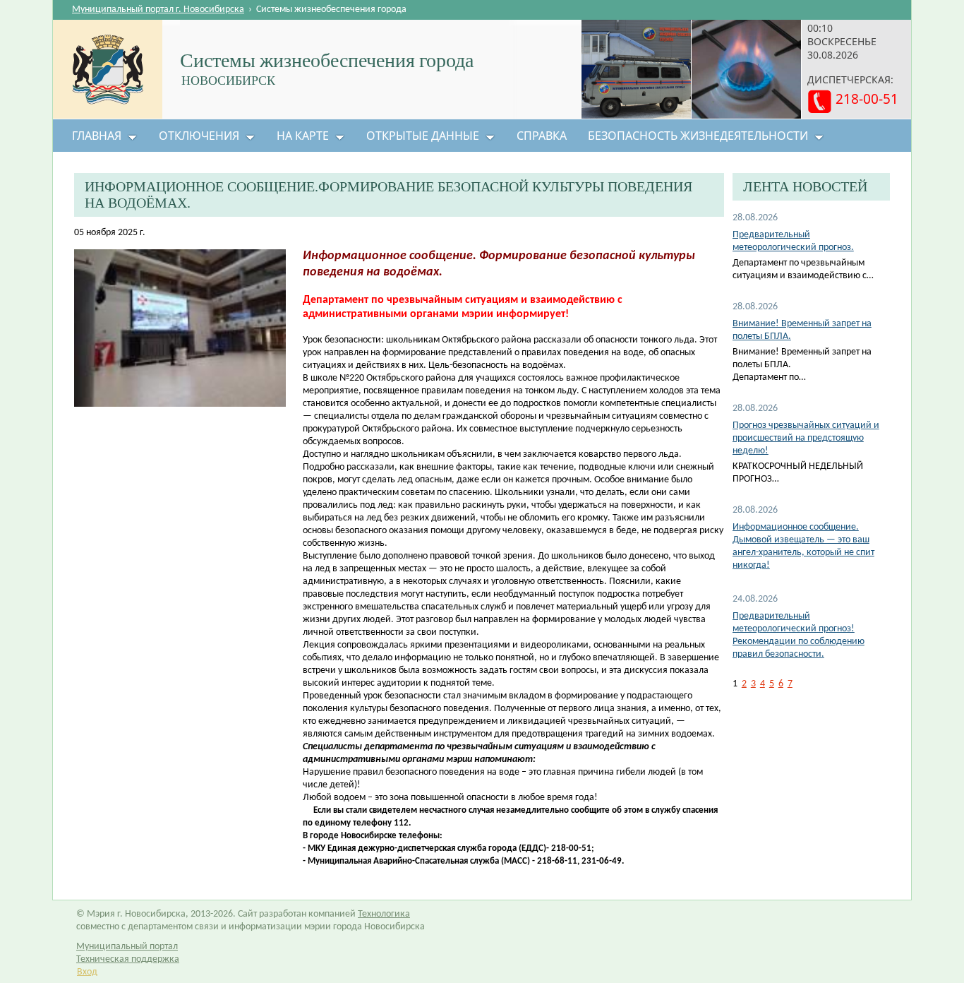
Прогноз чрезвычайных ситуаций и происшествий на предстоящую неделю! (806, 438)
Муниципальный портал (127, 946)
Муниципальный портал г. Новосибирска (158, 9)
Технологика (384, 914)
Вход (87, 972)
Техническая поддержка (127, 959)
